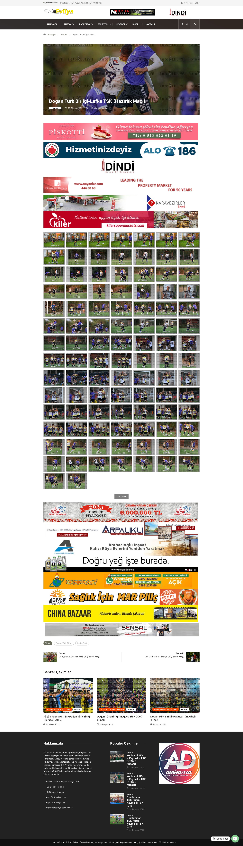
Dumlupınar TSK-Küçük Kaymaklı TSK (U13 (135, 801)
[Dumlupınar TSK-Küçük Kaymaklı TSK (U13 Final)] (117, 798)
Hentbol (120, 24)
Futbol (68, 24)
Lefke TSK (82, 643)
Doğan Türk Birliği (64, 643)
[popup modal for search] (195, 24)
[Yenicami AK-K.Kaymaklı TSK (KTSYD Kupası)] (117, 756)
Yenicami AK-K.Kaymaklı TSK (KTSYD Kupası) (136, 759)
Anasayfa (52, 24)
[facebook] (182, 24)
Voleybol (103, 24)
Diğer (135, 24)
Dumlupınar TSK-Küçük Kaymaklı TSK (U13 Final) (81, 3)
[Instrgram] (186, 24)
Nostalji (150, 24)
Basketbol (85, 24)
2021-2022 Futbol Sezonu (58, 709)
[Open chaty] (235, 838)
